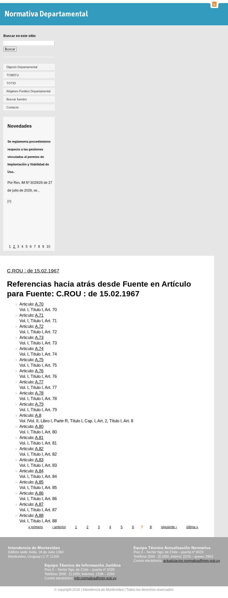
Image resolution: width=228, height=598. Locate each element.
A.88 (39, 515)
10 (48, 247)
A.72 (39, 326)
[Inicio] (47, 14)
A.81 (39, 437)
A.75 (39, 359)
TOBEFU (12, 75)
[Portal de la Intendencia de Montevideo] (214, 6)
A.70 (39, 304)
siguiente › (169, 527)
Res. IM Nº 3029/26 (28, 183)
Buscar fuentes (16, 99)
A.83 (39, 459)
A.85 (39, 482)
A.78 (39, 393)
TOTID (11, 83)
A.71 (39, 315)
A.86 (39, 493)
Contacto (12, 107)
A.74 (39, 348)
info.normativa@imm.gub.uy (95, 578)
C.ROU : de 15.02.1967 (33, 271)
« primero (35, 527)
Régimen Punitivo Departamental (28, 91)
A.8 (38, 415)
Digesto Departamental (21, 67)
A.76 (39, 370)
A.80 (39, 426)
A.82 (39, 448)
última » (192, 527)
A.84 (39, 470)
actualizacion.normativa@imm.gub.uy (191, 561)
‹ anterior (59, 527)
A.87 (39, 504)
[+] (9, 201)
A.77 (39, 381)
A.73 (39, 337)
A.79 (39, 404)
